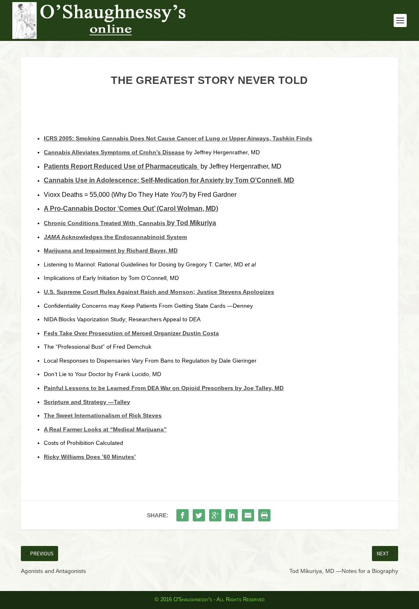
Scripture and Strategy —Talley (87, 402)
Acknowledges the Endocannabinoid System (115, 237)
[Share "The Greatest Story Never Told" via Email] (248, 515)
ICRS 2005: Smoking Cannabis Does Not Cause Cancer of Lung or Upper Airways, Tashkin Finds (178, 138)
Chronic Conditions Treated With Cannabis (104, 223)
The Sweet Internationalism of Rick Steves (103, 415)
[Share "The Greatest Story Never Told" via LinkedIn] (231, 515)
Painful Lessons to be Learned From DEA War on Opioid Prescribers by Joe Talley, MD (164, 388)
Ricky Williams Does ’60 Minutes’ (90, 456)
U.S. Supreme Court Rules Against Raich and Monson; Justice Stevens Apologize (157, 292)
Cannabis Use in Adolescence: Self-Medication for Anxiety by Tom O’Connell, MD (169, 180)
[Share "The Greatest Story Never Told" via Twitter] (199, 515)
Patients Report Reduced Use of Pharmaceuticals (121, 166)
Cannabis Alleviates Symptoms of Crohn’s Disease (114, 152)
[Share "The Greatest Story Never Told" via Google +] (215, 515)
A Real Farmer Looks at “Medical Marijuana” (105, 429)
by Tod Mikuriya (190, 222)
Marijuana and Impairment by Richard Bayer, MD (111, 250)
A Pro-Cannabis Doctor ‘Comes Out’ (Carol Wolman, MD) (131, 208)
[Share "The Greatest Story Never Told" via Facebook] (182, 515)
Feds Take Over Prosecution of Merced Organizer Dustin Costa (131, 333)
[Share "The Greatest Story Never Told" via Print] (264, 515)
